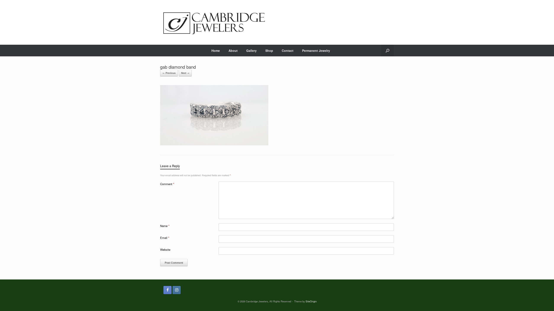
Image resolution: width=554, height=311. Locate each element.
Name (164, 226)
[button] (387, 50)
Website (165, 250)
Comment (167, 184)
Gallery (251, 50)
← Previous (169, 73)
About (233, 50)
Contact (287, 50)
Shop (269, 50)
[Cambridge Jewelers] (214, 22)
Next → (185, 73)
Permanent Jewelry (316, 50)
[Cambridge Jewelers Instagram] (176, 290)
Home (215, 50)
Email (164, 238)
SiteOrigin (311, 301)
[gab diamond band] (214, 144)
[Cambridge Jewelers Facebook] (167, 290)
